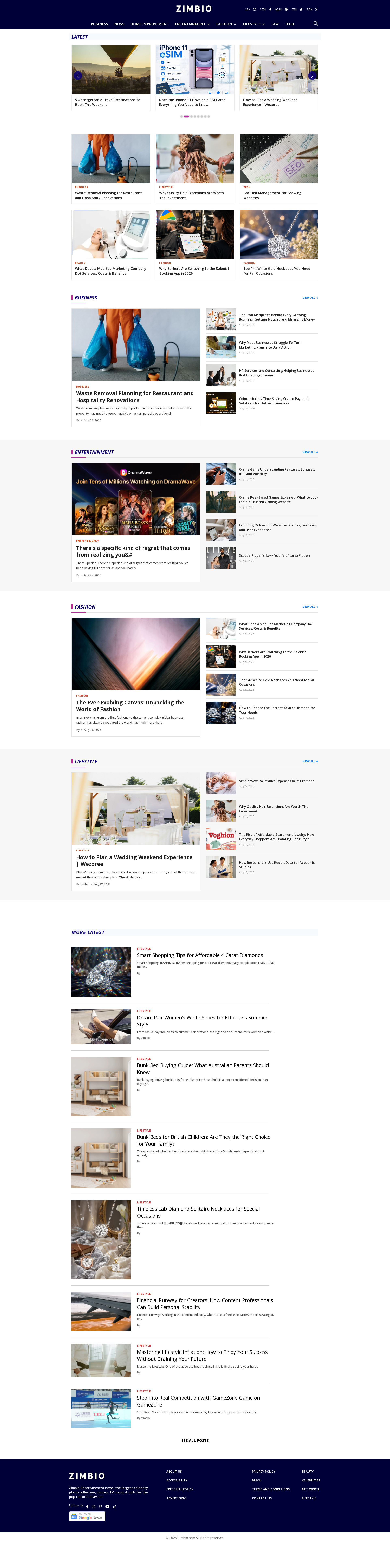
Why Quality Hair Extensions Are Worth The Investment (191, 195)
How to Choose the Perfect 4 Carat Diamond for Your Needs (277, 710)
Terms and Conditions (271, 1489)
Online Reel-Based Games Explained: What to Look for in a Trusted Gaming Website (278, 499)
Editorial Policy (179, 1489)
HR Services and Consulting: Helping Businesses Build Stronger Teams (276, 372)
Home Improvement (149, 24)
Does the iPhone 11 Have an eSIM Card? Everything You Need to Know (108, 102)
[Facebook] (87, 1506)
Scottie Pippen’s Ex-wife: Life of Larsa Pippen (274, 555)
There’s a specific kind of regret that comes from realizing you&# (133, 551)
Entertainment (190, 24)
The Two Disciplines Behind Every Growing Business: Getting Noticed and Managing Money (277, 317)
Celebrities (311, 1480)
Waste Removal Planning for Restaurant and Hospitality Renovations (108, 195)
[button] (78, 75)
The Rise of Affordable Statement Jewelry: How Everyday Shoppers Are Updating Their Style (276, 836)
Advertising (176, 1498)
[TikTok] (114, 1506)
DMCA (256, 1480)
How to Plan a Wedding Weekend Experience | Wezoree (186, 102)
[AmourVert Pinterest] (287, 9)
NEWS (119, 24)
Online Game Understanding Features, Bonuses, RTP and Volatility (277, 471)
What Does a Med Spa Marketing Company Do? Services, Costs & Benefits (110, 271)
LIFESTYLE (251, 24)
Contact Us (262, 1498)
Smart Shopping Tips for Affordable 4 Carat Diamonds (200, 955)
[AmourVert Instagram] (255, 9)
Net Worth (311, 1489)
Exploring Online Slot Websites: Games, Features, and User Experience (278, 527)
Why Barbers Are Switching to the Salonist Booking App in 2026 (194, 271)
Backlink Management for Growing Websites (272, 195)
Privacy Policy (263, 1471)
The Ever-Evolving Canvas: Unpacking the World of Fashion (130, 706)
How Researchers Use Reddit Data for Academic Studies (277, 864)
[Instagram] (93, 1506)
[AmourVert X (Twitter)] (316, 9)
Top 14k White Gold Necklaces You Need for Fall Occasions (276, 271)
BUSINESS (99, 24)
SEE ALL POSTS (195, 1440)
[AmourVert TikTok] (301, 9)
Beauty (308, 1471)
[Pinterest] (100, 1506)
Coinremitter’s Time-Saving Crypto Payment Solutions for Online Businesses (274, 400)
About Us (174, 1471)
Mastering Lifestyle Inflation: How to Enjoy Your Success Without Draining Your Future (202, 1355)
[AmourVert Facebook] (270, 9)
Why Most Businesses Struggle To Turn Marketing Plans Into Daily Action (270, 344)
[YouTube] (107, 1506)
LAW (275, 24)
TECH (289, 24)
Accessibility (176, 1480)
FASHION (224, 24)
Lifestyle (309, 1498)
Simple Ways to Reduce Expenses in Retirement (272, 102)
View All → (310, 297)
